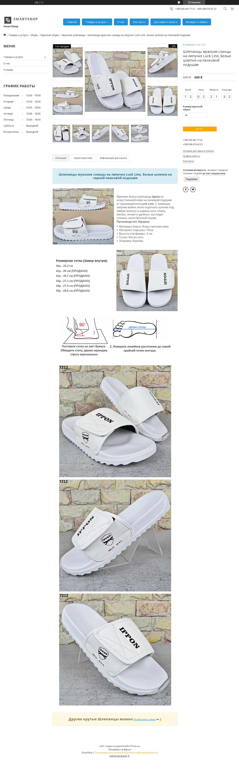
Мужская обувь (49, 35)
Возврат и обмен (197, 22)
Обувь (34, 35)
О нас (120, 22)
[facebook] (185, 189)
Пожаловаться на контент (108, 752)
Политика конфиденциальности (140, 752)
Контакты (139, 22)
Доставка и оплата (165, 22)
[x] (193, 189)
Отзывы (8, 69)
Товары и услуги (95, 22)
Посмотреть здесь (144, 719)
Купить (199, 129)
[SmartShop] (20, 20)
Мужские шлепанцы (73, 35)
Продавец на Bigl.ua (119, 749)
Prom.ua (135, 746)
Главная (72, 22)
